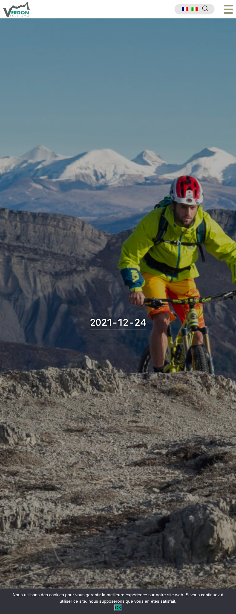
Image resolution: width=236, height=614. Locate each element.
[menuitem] (185, 9)
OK (118, 607)
